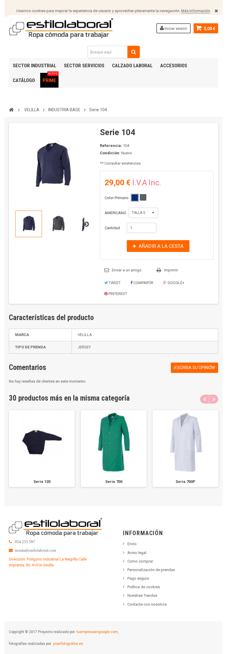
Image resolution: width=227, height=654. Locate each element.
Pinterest (117, 293)
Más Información (195, 11)
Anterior (14, 224)
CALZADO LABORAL (132, 65)
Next (213, 399)
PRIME (50, 78)
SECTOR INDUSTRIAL (34, 65)
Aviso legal (136, 552)
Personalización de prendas (151, 570)
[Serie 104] (28, 224)
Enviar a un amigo (127, 270)
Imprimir (171, 270)
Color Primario (117, 198)
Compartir (142, 283)
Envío (132, 544)
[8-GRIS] (143, 197)
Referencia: (111, 145)
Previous (204, 399)
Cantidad (112, 228)
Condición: (110, 153)
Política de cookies (143, 587)
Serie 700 (113, 481)
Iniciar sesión (175, 28)
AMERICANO (116, 213)
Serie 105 (42, 481)
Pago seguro (138, 578)
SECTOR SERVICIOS (84, 65)
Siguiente (86, 224)
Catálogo (24, 80)
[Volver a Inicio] (11, 109)
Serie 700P (185, 481)
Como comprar (140, 561)
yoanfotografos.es (68, 644)
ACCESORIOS (173, 65)
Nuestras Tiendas (142, 595)
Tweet (114, 283)
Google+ (175, 283)
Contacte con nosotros (147, 604)
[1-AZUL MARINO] (135, 197)
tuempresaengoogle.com (97, 632)
